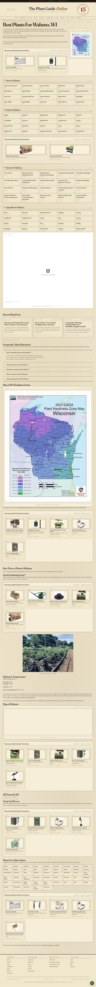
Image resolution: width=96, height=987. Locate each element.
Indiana (58, 869)
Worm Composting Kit (78, 760)
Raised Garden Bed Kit (12, 601)
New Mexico (48, 877)
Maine (28, 872)
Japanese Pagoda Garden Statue (14, 760)
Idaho (38, 869)
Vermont (8, 887)
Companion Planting (54, 962)
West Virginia (38, 887)
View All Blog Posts (10, 340)
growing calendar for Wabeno (16, 572)
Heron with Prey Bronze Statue (14, 782)
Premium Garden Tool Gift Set (58, 911)
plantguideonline (46, 306)
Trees (56, 17)
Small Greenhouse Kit (12, 849)
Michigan (38, 872)
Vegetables (22, 17)
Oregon (8, 882)
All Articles (52, 959)
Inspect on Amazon (11, 70)
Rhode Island (28, 882)
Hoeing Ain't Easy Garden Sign (36, 827)
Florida (88, 866)
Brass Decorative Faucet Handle (14, 933)
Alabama (18, 866)
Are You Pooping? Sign (12, 553)
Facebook (44, 945)
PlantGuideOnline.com (9, 20)
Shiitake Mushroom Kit (12, 156)
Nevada (58, 877)
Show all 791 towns (10, 797)
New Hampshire (28, 878)
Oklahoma (88, 877)
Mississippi (68, 872)
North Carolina (88, 873)
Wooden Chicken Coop (78, 601)
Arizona (38, 866)
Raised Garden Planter (56, 156)
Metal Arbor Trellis (33, 911)
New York (68, 877)
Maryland (18, 872)
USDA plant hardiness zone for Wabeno (24, 698)
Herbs (36, 17)
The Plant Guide (48, 8)
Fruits (30, 17)
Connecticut (68, 866)
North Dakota (8, 878)
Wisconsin (20, 20)
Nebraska (18, 877)
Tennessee (58, 882)
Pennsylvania (18, 882)
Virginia (88, 882)
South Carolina (38, 882)
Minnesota (48, 872)
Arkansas (28, 866)
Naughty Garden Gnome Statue (14, 530)
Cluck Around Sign (11, 67)
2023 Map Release (53, 966)
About (73, 17)
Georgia (8, 869)
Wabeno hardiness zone (25, 508)
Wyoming (48, 887)
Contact (79, 17)
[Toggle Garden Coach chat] (92, 983)
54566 (10, 682)
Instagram (50, 945)
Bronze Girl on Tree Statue (79, 827)
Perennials (49, 17)
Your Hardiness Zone (54, 964)
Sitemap (72, 966)
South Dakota (48, 882)
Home (16, 17)
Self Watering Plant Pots (78, 530)
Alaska (8, 866)
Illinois (48, 869)
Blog (67, 17)
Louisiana (88, 869)
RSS (71, 964)
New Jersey (38, 877)
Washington (18, 887)
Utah (78, 882)
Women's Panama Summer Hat (58, 601)
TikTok (57, 945)
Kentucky (78, 869)
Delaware (78, 866)
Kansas (68, 869)
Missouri (58, 872)
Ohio (78, 877)
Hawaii (18, 869)
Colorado (58, 866)
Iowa (28, 869)
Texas (68, 882)
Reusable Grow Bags (43, 67)
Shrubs (62, 17)
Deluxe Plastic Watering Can (36, 600)
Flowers (42, 17)
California (48, 866)
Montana (78, 872)
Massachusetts (8, 872)
